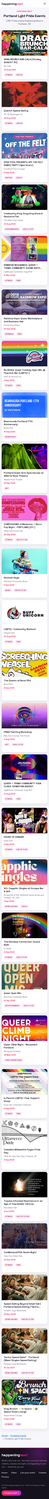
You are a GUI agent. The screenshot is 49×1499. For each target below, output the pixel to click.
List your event (27, 1472)
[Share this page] (44, 4)
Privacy (5, 1477)
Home (4, 1472)
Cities (14, 1472)
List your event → (11, 1493)
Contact (42, 1472)
